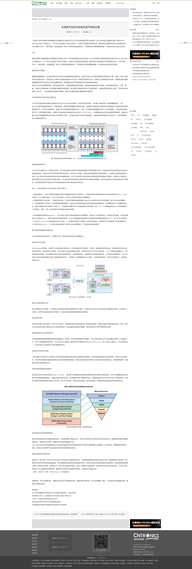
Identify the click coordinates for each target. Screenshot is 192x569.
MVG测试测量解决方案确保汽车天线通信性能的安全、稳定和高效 (54, 493)
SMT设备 (134, 127)
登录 (153, 3)
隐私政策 (34, 547)
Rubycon (138, 119)
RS (132, 119)
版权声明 (34, 550)
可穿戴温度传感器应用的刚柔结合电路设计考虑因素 (49, 505)
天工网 (74, 563)
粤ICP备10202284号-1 (139, 549)
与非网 (116, 560)
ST (138, 135)
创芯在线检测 (55, 560)
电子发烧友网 (149, 560)
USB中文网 (149, 563)
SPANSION (143, 131)
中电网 (156, 560)
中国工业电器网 (36, 563)
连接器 (44, 563)
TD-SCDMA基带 (149, 147)
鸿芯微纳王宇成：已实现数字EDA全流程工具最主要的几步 (51, 496)
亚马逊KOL (97, 563)
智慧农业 (61, 563)
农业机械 (49, 566)
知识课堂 (59, 3)
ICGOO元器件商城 (45, 560)
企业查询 (122, 563)
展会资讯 (34, 538)
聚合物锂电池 (105, 563)
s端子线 (148, 139)
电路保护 (45, 19)
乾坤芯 (79, 563)
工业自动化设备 (114, 563)
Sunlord (133, 139)
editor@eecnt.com (63, 538)
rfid (139, 115)
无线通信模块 (85, 560)
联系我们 (34, 544)
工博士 (56, 563)
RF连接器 (146, 115)
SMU (141, 127)
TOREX (133, 155)
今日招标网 (35, 566)
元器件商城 (137, 563)
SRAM (152, 131)
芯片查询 (63, 560)
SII (141, 123)
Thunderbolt (148, 151)
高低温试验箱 (68, 566)
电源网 (142, 560)
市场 (71, 3)
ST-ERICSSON (146, 135)
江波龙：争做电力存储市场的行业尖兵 (45, 499)
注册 (158, 3)
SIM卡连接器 (149, 123)
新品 (66, 3)
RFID (132, 115)
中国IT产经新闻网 (58, 566)
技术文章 (78, 3)
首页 (52, 3)
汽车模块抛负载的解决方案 (140, 70)
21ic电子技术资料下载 (132, 560)
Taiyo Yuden (134, 143)
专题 (92, 3)
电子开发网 (101, 560)
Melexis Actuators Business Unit (141, 76)
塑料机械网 (42, 566)
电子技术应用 (109, 560)
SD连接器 (134, 123)
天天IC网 (69, 560)
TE (132, 151)
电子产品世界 (76, 560)
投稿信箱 (34, 553)
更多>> (158, 29)
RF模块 (154, 115)
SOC (147, 127)
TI (155, 151)
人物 (87, 3)
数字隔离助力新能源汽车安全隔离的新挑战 (145, 67)
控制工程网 (93, 560)
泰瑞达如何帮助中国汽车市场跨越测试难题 (46, 502)
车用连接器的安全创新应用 (140, 73)
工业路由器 (68, 563)
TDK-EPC (144, 143)
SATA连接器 (148, 119)
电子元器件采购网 (87, 563)
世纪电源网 (122, 560)
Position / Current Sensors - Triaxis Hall (143, 79)
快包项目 (100, 3)
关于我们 (34, 541)
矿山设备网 (49, 563)
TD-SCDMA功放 (136, 147)
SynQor (141, 139)
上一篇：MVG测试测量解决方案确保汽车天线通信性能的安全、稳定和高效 (55, 514)
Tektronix (139, 151)
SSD (132, 135)
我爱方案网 (35, 560)
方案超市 (108, 3)
